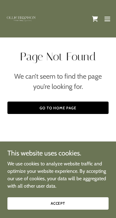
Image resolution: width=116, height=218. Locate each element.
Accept (58, 203)
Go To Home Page (58, 108)
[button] (107, 19)
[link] (21, 18)
